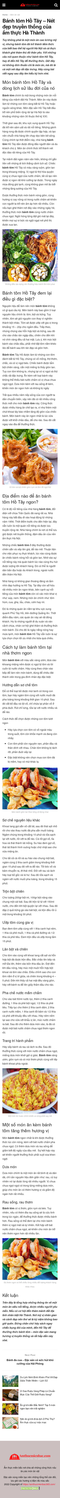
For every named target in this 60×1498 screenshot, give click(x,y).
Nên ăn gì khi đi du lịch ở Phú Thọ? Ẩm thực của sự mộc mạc (37, 1420)
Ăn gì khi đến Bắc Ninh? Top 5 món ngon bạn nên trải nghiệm (37, 1406)
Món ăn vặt (15, 14)
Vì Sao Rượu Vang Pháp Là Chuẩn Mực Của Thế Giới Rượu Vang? (37, 1392)
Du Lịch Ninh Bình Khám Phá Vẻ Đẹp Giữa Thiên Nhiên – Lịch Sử (38, 1378)
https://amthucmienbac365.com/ (39, 1484)
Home (5, 14)
